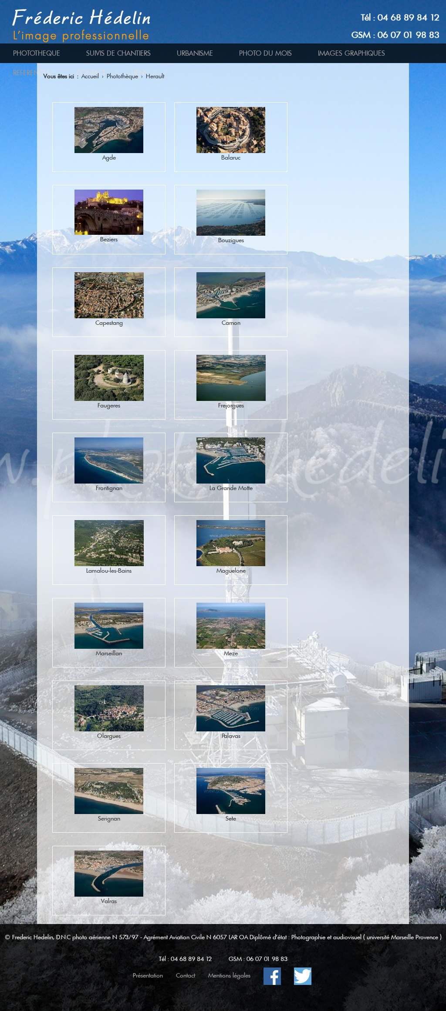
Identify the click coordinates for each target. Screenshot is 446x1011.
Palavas (231, 736)
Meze (231, 653)
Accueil (90, 76)
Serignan (109, 818)
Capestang (109, 323)
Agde (109, 157)
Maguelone (231, 570)
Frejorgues (231, 405)
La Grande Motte (231, 488)
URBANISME (195, 53)
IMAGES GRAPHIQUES (351, 53)
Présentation (148, 975)
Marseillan (109, 653)
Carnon (231, 323)
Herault (155, 76)
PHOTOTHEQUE (36, 53)
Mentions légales (229, 975)
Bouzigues (231, 240)
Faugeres (109, 405)
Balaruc (230, 157)
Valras (109, 901)
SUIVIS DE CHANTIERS (118, 53)
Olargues (109, 736)
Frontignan (109, 488)
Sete (231, 818)
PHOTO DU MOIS (265, 53)
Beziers (109, 239)
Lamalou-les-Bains (109, 570)
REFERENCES (31, 72)
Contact (185, 975)
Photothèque (122, 76)
